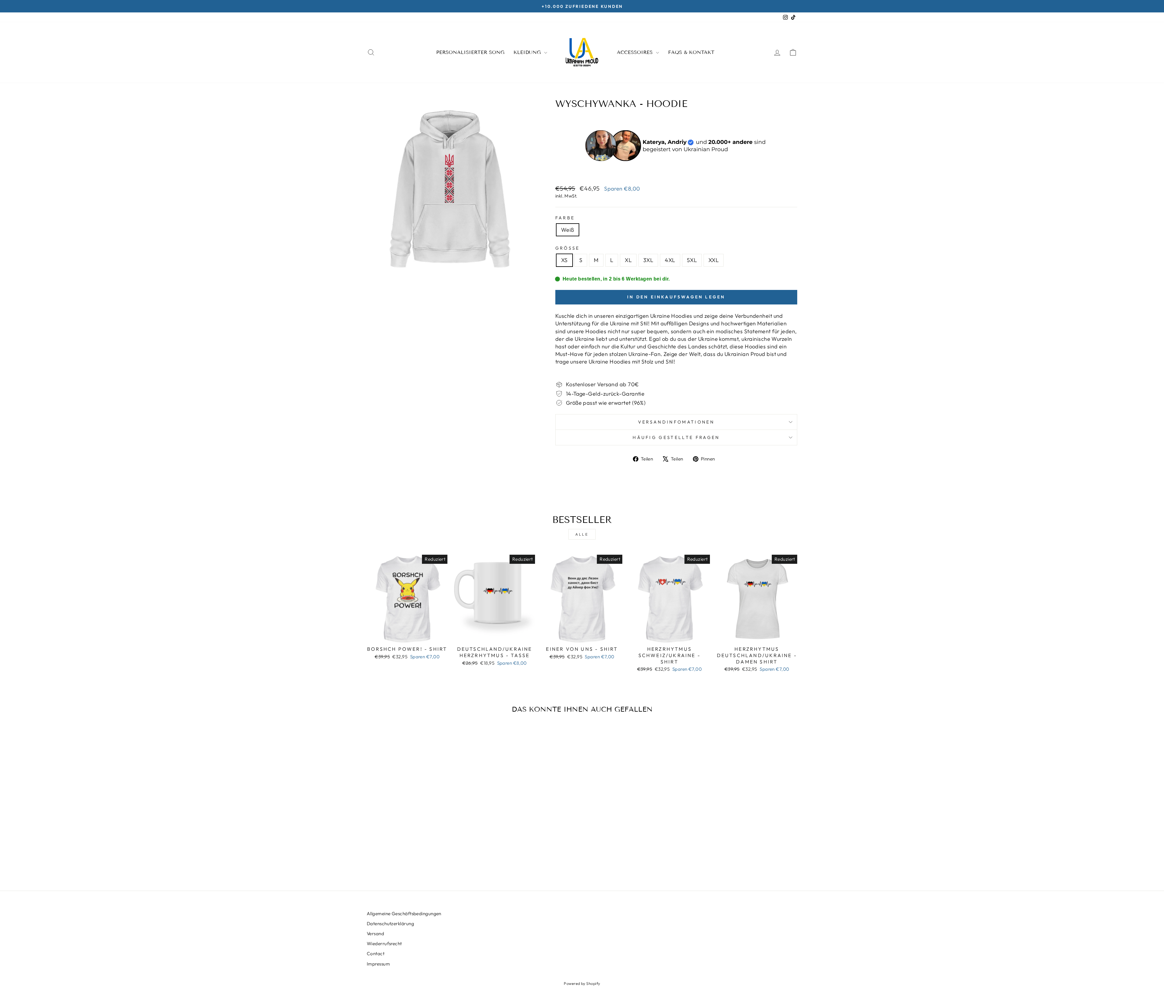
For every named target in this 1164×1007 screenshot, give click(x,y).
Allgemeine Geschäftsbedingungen (404, 913)
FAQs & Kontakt (691, 52)
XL (628, 260)
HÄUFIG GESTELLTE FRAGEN (676, 437)
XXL (713, 260)
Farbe (565, 218)
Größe (567, 248)
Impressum (378, 964)
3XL (648, 260)
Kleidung (528, 52)
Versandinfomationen (676, 422)
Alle (581, 534)
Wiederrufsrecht (384, 943)
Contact (375, 953)
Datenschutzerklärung (390, 923)
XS (564, 260)
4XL (670, 260)
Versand (375, 933)
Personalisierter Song (470, 52)
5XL (692, 260)
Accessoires (635, 52)
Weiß (567, 229)
